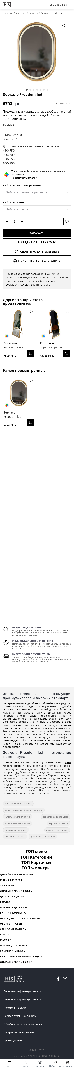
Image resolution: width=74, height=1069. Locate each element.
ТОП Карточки (36, 862)
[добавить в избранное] (67, 221)
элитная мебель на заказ (18, 803)
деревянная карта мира (55, 816)
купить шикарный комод (53, 712)
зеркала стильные (58, 823)
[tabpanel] (37, 52)
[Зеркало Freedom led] (19, 393)
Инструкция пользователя (19, 1032)
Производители (13, 1040)
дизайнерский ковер (16, 829)
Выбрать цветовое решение (22, 185)
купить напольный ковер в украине (24, 810)
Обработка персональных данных (24, 1024)
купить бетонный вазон (17, 823)
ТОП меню (36, 851)
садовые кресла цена (44, 725)
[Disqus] (37, 476)
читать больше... (14, 118)
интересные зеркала (57, 829)
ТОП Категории (36, 857)
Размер (8, 125)
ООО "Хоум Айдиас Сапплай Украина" (37, 1055)
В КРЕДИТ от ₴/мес (37, 242)
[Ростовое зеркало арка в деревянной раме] (19, 324)
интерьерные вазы (15, 836)
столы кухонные (30, 769)
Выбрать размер (14, 202)
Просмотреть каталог (24, 177)
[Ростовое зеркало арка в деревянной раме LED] (55, 324)
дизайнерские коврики (43, 836)
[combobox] (58, 4)
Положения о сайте (15, 1007)
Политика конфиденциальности (22, 991)
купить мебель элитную (17, 816)
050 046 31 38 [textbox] (58, 4)
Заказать (37, 233)
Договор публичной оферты (20, 1015)
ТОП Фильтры (36, 867)
